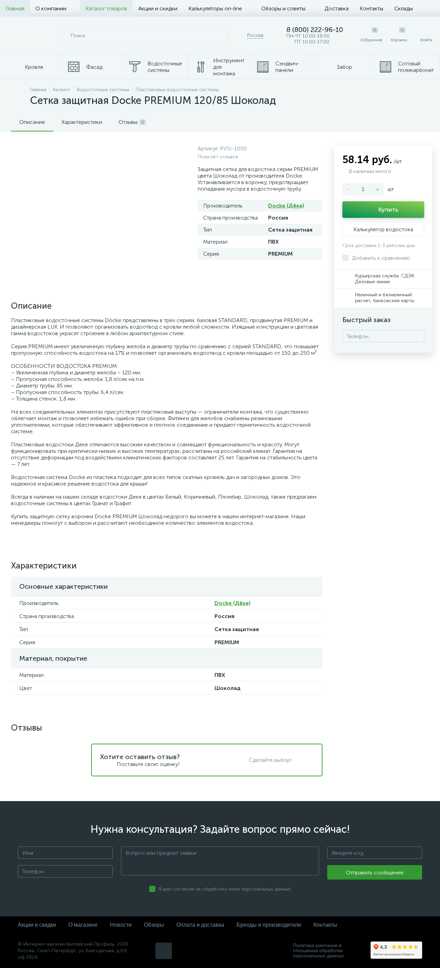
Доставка (336, 8)
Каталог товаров (106, 8)
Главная (15, 8)
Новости (121, 925)
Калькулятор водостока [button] (383, 229)
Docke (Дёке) (286, 205)
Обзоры (154, 925)
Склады (403, 8)
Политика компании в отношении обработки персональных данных (318, 950)
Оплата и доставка (200, 925)
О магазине (83, 925)
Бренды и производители (268, 925)
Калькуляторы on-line (215, 8)
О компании (50, 8)
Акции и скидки (157, 8)
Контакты (371, 8)
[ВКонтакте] (163, 951)
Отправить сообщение (375, 872)
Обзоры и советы (283, 8)
